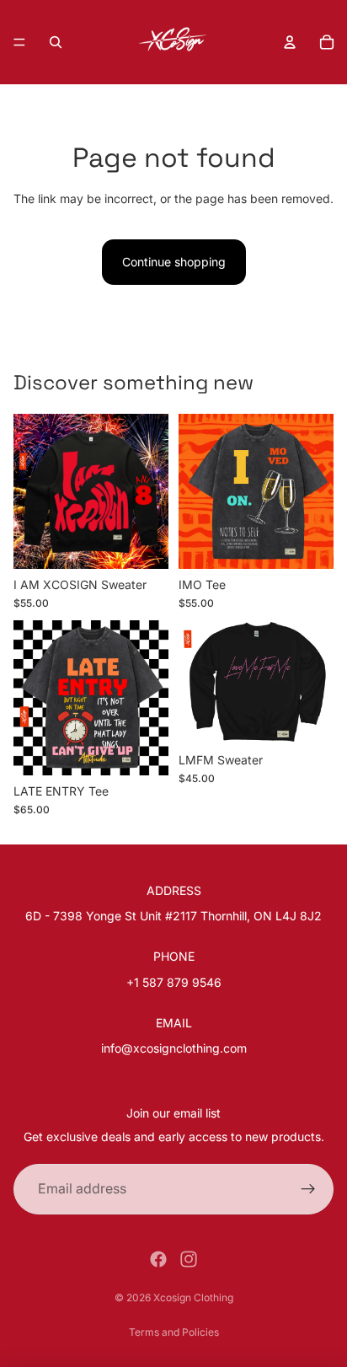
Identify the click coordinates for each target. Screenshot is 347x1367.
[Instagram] (189, 1259)
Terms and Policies (174, 1332)
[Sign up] (308, 1189)
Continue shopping (174, 262)
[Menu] (19, 42)
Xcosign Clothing (193, 1297)
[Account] (289, 42)
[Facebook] (158, 1259)
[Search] (55, 42)
